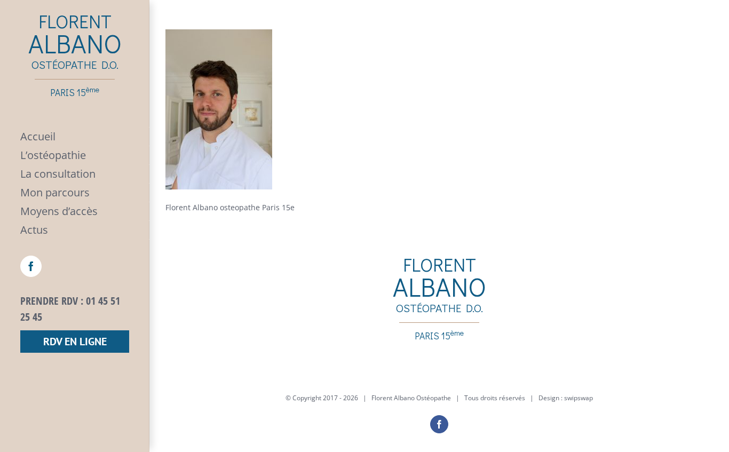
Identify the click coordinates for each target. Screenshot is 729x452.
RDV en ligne (75, 341)
